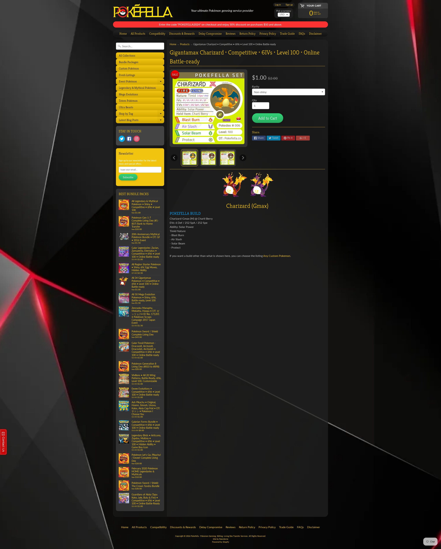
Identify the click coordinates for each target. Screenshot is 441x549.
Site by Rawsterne (220, 539)
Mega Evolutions (128, 94)
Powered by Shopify (220, 542)
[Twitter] (122, 139)
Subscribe (128, 177)
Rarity (255, 86)
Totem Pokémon (128, 101)
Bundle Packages (128, 62)
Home (123, 34)
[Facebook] (129, 139)
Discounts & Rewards (182, 34)
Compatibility (157, 34)
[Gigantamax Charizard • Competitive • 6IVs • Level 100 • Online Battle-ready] (189, 157)
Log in (278, 5)
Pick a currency (283, 11)
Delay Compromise (210, 34)
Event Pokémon (141, 82)
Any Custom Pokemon (276, 255)
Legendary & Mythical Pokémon (137, 88)
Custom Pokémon (129, 68)
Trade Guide (287, 34)
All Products (138, 34)
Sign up (289, 5)
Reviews (230, 34)
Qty (254, 100)
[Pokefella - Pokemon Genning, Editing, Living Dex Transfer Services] (143, 11)
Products (184, 44)
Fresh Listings (127, 75)
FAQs (302, 34)
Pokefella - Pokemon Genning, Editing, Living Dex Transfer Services (219, 536)
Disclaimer (315, 34)
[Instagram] (137, 139)
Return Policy (247, 34)
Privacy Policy (267, 34)
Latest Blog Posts (141, 120)
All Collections (127, 55)
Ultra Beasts (126, 107)
